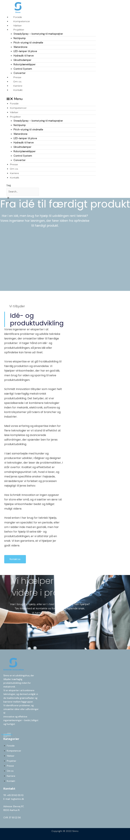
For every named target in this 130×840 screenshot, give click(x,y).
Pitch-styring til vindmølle (28, 42)
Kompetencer (21, 21)
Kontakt (18, 89)
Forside (17, 17)
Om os (17, 81)
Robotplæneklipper (25, 64)
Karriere (17, 85)
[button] (51, 99)
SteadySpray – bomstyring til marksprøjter (38, 34)
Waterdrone (20, 47)
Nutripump (20, 38)
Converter (20, 73)
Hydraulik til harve (24, 55)
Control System (23, 69)
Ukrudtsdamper (22, 60)
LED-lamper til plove (25, 51)
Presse (17, 77)
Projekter (18, 29)
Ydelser (17, 25)
